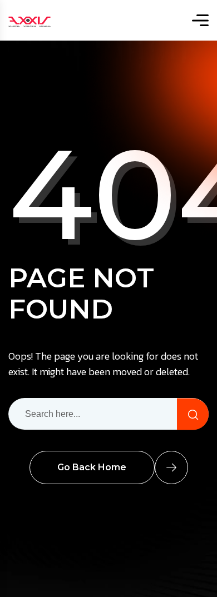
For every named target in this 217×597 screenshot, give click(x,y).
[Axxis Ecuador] (29, 20)
